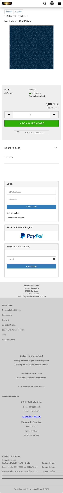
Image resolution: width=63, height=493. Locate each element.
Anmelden (31, 207)
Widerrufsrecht (8, 340)
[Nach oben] (55, 488)
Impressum (7, 315)
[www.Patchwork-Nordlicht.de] (6, 3)
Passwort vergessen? (16, 217)
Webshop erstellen (22, 489)
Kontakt (5, 320)
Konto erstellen (13, 213)
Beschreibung (12, 147)
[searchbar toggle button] (44, 3)
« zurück (18, 11)
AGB (4, 335)
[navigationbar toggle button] (59, 3)
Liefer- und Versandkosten (13, 330)
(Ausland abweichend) (37, 96)
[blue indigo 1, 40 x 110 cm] (31, 47)
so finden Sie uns (9, 325)
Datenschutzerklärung (11, 310)
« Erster (9, 11)
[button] (8, 114)
